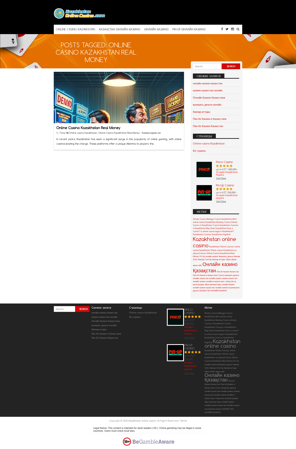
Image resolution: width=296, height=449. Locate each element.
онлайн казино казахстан (207, 83)
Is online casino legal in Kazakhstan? (217, 231)
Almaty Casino (199, 219)
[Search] (238, 29)
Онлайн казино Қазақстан (215, 267)
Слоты (221, 275)
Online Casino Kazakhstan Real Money (88, 128)
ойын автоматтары (213, 284)
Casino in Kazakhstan (202, 225)
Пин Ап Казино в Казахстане (209, 118)
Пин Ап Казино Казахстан (208, 126)
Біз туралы (199, 150)
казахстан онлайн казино (210, 278)
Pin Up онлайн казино (209, 256)
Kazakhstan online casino (222, 343)
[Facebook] (222, 29)
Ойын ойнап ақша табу (215, 371)
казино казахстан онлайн (207, 90)
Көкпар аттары (201, 111)
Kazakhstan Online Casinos (221, 246)
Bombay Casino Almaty (227, 222)
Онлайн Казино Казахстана (209, 97)
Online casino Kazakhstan (83, 132)
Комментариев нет (151, 132)
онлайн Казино (228, 284)
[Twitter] (227, 29)
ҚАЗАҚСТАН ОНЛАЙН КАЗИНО (213, 290)
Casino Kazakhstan (221, 225)
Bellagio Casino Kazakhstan (219, 219)
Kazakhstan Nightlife (221, 234)
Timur (62, 132)
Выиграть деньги (226, 256)
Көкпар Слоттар (205, 259)
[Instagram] (232, 29)
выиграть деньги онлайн (207, 104)
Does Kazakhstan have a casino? (224, 330)
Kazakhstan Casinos (202, 234)
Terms (183, 420)
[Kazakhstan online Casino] (79, 18)
